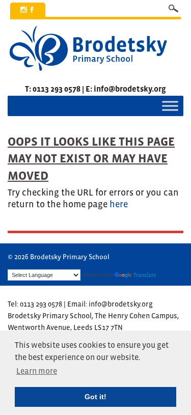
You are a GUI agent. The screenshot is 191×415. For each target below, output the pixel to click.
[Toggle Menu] (170, 105)
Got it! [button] (95, 397)
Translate (144, 275)
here (119, 204)
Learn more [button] (36, 370)
